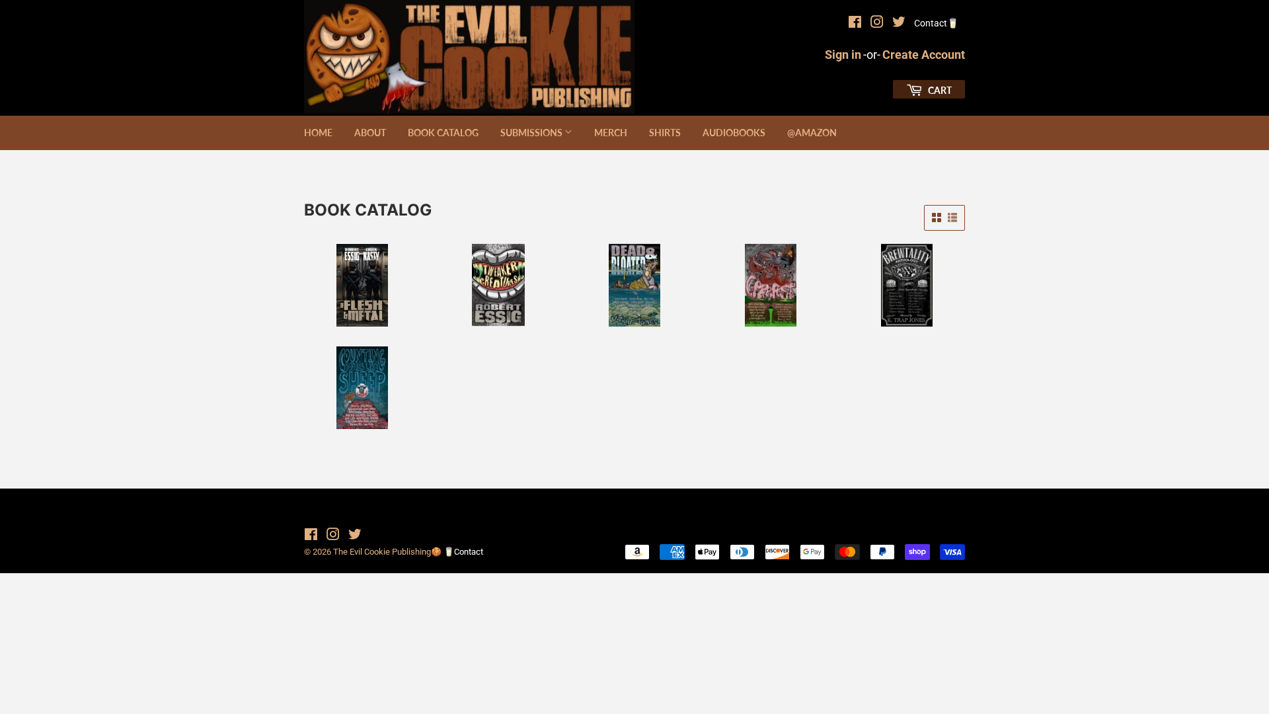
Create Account (923, 54)
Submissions (532, 132)
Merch (610, 132)
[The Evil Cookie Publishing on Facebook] (855, 24)
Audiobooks (734, 132)
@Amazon (812, 132)
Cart (939, 90)
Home (318, 132)
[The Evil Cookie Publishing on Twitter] (898, 24)
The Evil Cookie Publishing (382, 552)
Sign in (843, 54)
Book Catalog (443, 132)
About (370, 132)
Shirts (665, 132)
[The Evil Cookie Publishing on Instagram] (877, 24)
